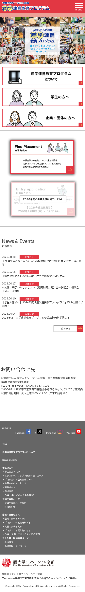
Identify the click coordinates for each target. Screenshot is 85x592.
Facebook (20, 433)
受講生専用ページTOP (15, 503)
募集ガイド (10, 487)
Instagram (51, 433)
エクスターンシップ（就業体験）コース (24, 475)
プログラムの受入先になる (18, 530)
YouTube (70, 433)
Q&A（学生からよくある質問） (20, 495)
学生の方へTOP (12, 471)
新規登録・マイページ (15, 546)
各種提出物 (10, 507)
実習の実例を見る (13, 526)
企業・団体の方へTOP (15, 518)
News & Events (9, 460)
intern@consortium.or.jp (15, 381)
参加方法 (9, 491)
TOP (4, 444)
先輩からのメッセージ (15, 483)
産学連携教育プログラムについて (18, 452)
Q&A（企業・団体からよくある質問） (23, 534)
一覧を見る (64, 328)
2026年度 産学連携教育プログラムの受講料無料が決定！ (36, 317)
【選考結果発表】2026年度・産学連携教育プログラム (33, 275)
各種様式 (9, 542)
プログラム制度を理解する (18, 522)
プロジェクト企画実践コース (19, 479)
